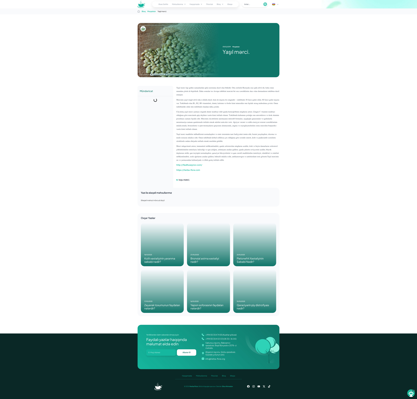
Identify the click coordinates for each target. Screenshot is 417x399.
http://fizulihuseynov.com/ (189, 165)
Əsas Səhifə (163, 4)
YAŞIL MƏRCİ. (184, 180)
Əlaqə (229, 4)
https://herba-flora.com (188, 170)
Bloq (219, 4)
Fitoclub (209, 4)
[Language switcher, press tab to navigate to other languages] (275, 4)
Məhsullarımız (177, 4)
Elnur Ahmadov (227, 386)
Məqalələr (151, 11)
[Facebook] (248, 386)
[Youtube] (258, 386)
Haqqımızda (194, 4)
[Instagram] (253, 386)
